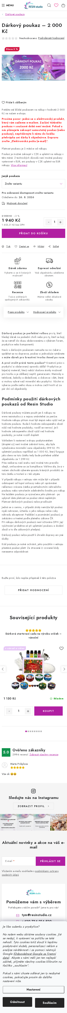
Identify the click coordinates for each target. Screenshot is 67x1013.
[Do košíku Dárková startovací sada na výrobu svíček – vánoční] (48, 711)
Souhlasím (49, 1003)
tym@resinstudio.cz (36, 915)
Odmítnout (17, 1002)
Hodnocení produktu (44, 312)
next (64, 669)
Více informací (19, 165)
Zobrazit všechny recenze (43, 754)
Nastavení (33, 990)
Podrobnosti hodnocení (51, 38)
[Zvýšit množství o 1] (60, 222)
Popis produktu (16, 312)
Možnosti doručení (17, 203)
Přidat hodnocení (33, 590)
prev (3, 669)
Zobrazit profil (31, 806)
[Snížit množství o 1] (48, 222)
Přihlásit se (50, 861)
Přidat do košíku (33, 233)
